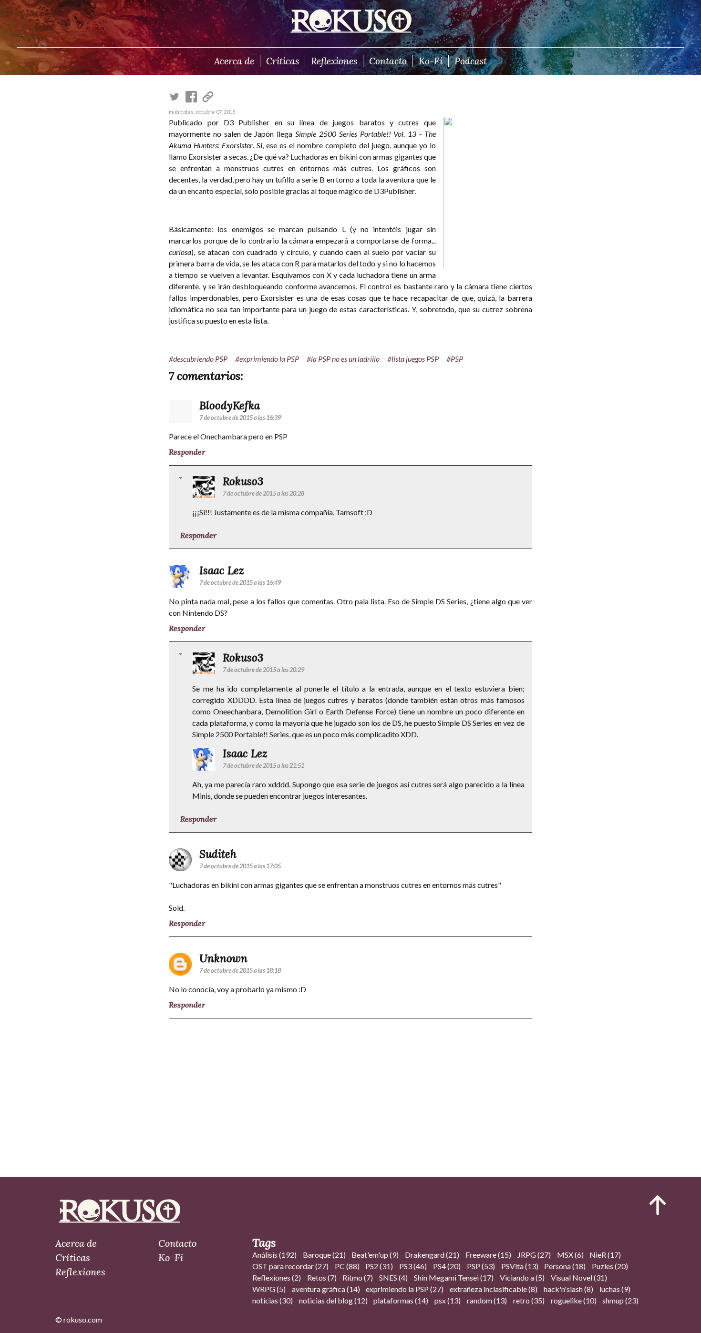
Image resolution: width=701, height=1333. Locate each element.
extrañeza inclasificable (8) (493, 1288)
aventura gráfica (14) (326, 1288)
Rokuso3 (243, 481)
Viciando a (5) (522, 1277)
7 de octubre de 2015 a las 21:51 (263, 765)
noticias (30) (272, 1300)
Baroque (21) (324, 1254)
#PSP (454, 358)
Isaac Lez (221, 570)
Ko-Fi (431, 61)
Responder (187, 452)
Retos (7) (322, 1277)
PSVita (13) (519, 1266)
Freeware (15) (488, 1254)
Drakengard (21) (432, 1254)
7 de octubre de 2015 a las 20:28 (263, 493)
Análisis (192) (274, 1254)
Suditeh (218, 854)
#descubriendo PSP (198, 358)
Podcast (470, 61)
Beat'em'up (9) (375, 1254)
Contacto (388, 61)
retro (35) (529, 1300)
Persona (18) (565, 1266)
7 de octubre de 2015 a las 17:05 (240, 866)
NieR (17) (605, 1254)
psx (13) (447, 1300)
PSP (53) (481, 1266)
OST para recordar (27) (290, 1266)
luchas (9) (614, 1288)
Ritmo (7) (357, 1277)
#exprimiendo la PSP (267, 358)
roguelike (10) (574, 1300)
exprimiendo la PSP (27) (404, 1288)
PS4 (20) (447, 1266)
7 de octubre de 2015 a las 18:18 (240, 970)
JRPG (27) (534, 1254)
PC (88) (347, 1266)
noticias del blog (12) (333, 1300)
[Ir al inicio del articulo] (657, 1205)
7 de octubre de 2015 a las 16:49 (240, 582)
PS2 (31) (379, 1266)
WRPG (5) (269, 1288)
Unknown (223, 958)
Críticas (282, 61)
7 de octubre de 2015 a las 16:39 (240, 417)
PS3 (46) (413, 1266)
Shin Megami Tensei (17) (454, 1277)
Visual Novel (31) (579, 1277)
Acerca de (234, 61)
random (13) (487, 1300)
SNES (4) (393, 1277)
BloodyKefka (229, 405)
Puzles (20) (610, 1266)
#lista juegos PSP (413, 358)
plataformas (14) (400, 1300)
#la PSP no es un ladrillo (343, 358)
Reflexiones (334, 61)
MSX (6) (570, 1254)
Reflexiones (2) (276, 1277)
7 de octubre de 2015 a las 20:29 (263, 669)
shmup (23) (620, 1300)
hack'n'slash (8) (568, 1288)
